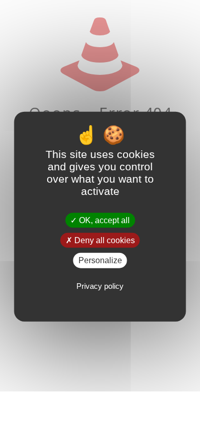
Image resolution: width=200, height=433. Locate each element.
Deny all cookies (103, 240)
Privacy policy (100, 285)
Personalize (100, 260)
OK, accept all (103, 220)
